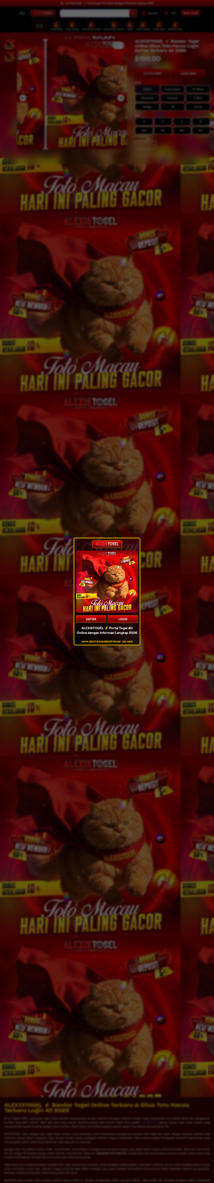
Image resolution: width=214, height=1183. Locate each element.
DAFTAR (91, 619)
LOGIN (123, 619)
